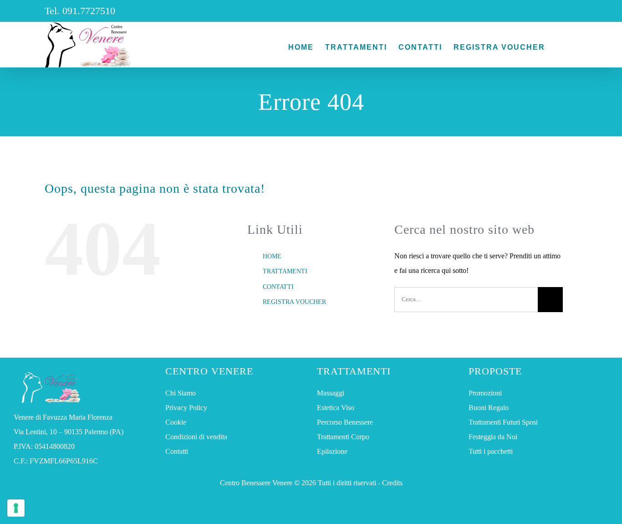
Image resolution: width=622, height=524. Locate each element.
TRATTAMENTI (285, 271)
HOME (272, 256)
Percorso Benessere (345, 422)
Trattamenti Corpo (343, 437)
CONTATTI (278, 286)
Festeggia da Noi (493, 437)
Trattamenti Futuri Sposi (503, 422)
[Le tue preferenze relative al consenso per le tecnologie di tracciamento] (16, 508)
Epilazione (332, 451)
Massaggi (330, 393)
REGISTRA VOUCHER (294, 301)
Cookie (175, 422)
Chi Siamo (180, 393)
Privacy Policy (186, 407)
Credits (392, 483)
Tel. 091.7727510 (80, 10)
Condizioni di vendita (196, 437)
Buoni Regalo (489, 407)
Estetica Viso (335, 407)
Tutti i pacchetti (491, 451)
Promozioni (485, 393)
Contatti (176, 451)
